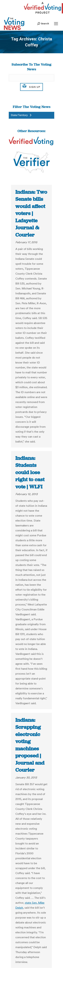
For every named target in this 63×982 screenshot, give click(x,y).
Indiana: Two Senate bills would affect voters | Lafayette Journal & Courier (31, 213)
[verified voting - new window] (42, 14)
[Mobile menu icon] (55, 23)
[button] (43, 23)
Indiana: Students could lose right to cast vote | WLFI (30, 472)
